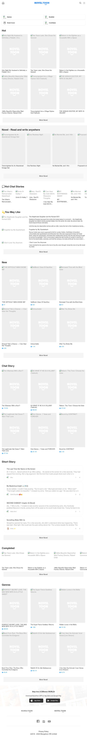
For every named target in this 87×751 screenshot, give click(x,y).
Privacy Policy (43, 731)
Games (9, 17)
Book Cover (11, 23)
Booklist (51, 17)
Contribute (52, 23)
